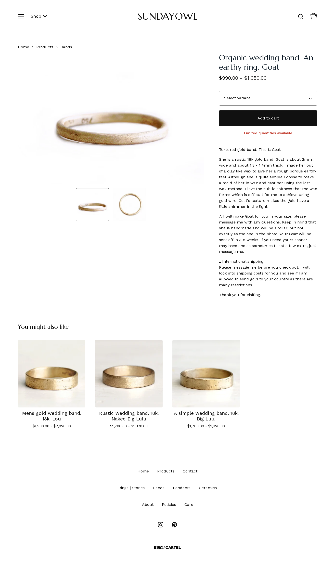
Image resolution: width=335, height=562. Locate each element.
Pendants (182, 487)
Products (44, 47)
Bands (66, 47)
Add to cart (268, 118)
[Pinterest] (174, 524)
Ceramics (208, 487)
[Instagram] (160, 524)
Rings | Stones (131, 487)
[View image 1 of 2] (92, 204)
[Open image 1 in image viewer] (111, 118)
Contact (190, 471)
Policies (169, 504)
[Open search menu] (300, 16)
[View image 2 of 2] (129, 204)
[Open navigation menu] (21, 16)
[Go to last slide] (25, 118)
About (148, 504)
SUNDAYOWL (167, 16)
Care (188, 504)
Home (23, 47)
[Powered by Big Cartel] (167, 547)
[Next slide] (197, 118)
